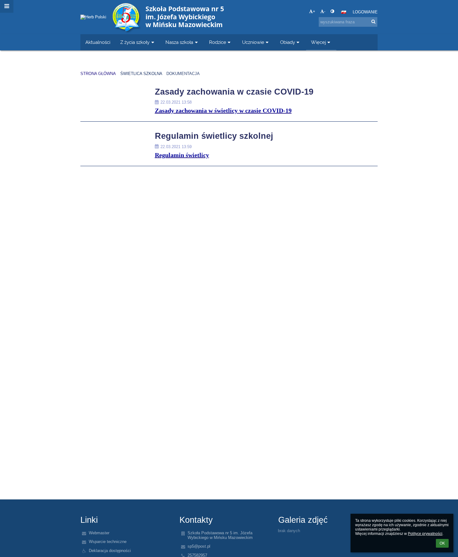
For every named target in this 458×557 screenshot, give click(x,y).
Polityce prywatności (425, 533)
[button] (332, 11)
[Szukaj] (373, 21)
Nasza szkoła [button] (179, 42)
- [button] (324, 11)
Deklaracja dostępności (110, 550)
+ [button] (314, 11)
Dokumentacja (183, 73)
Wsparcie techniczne (107, 541)
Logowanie (365, 12)
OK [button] (442, 543)
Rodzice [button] (217, 42)
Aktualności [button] (97, 42)
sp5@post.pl (199, 546)
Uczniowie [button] (253, 42)
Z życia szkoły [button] (135, 42)
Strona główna (98, 73)
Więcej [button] (318, 42)
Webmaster (99, 533)
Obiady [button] (287, 42)
